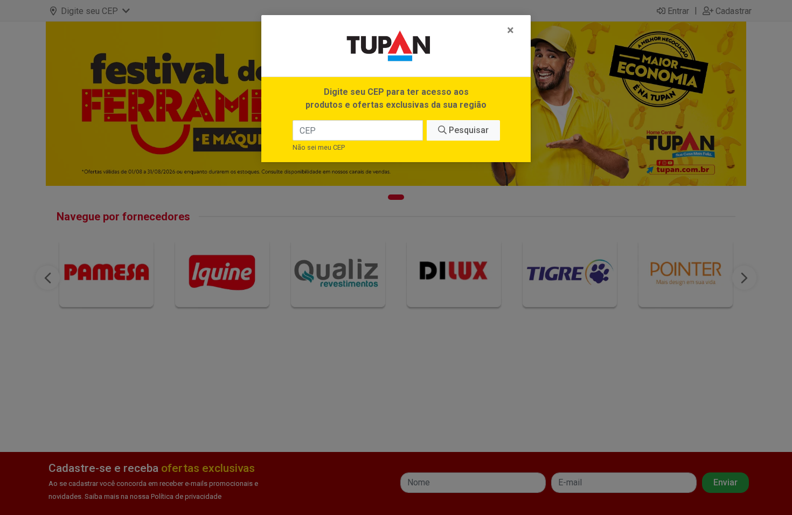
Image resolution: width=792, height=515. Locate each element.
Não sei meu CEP (319, 147)
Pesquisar (468, 130)
